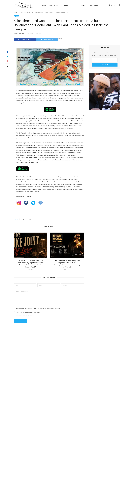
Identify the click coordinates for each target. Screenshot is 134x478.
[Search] (118, 5)
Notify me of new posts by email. (25, 315)
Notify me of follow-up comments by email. (28, 312)
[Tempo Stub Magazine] (25, 5)
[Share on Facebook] (7, 52)
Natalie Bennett (20, 33)
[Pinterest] (7, 61)
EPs (74, 5)
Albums (82, 5)
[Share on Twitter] (7, 56)
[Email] (7, 66)
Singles (65, 5)
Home (44, 5)
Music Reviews (54, 5)
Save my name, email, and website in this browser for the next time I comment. (38, 308)
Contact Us (94, 5)
